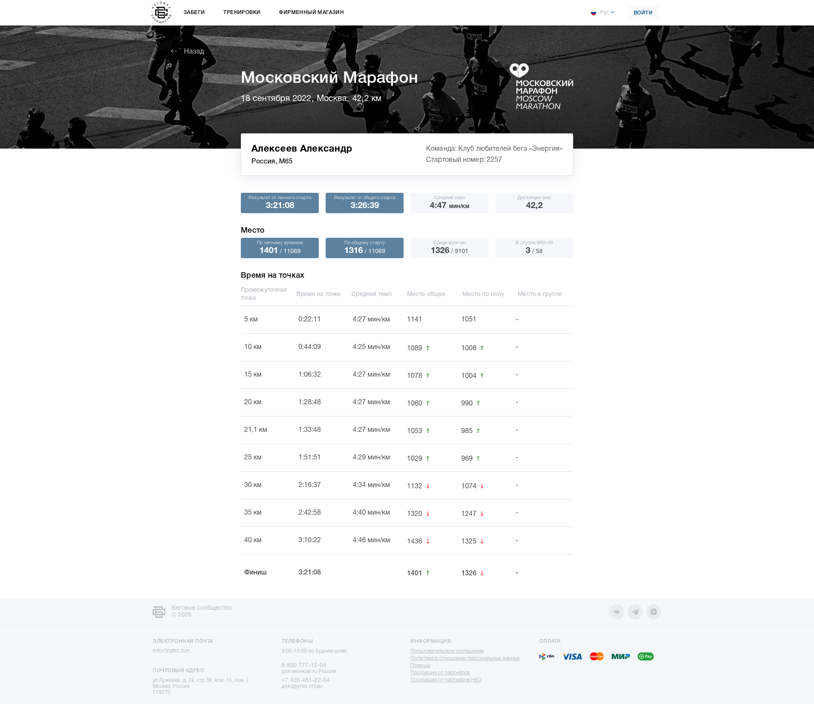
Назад (194, 52)
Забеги (194, 12)
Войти (643, 13)
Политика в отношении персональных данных (465, 658)
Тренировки (241, 12)
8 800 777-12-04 (304, 665)
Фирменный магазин (311, 12)
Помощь (420, 665)
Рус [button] (604, 12)
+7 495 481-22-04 (306, 680)
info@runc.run (171, 651)
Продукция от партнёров (440, 672)
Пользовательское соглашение (447, 651)
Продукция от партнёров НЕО (446, 680)
